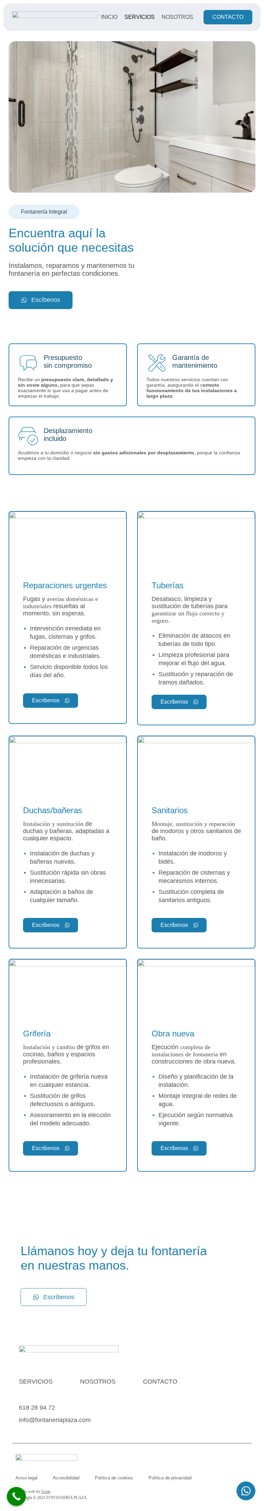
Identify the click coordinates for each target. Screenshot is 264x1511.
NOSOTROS (98, 1381)
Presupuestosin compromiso (68, 361)
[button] (44, 212)
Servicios (139, 17)
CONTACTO (160, 1381)
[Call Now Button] (16, 1496)
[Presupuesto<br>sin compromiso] (28, 363)
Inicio (109, 17)
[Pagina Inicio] (55, 17)
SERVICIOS (36, 1381)
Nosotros (177, 17)
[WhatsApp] (245, 1491)
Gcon (45, 1491)
